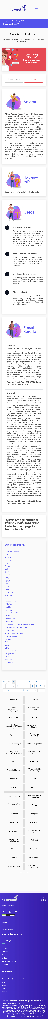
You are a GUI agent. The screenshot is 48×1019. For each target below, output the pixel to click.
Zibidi (7, 648)
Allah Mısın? (34, 761)
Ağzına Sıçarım (11, 636)
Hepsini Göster (24, 873)
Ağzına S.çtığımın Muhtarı (34, 726)
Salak (7, 616)
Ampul (13, 761)
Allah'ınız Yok (13, 814)
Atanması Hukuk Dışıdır (34, 708)
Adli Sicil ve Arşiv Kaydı (10, 961)
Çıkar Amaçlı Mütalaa (24, 34)
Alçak (34, 805)
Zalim (7, 642)
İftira (7, 587)
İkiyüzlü (8, 590)
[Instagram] (10, 911)
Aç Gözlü (9, 560)
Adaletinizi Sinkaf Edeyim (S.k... (34, 752)
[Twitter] (16, 911)
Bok (6, 569)
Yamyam (8, 660)
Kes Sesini (9, 595)
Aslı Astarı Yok (13, 823)
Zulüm (7, 645)
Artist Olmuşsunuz (34, 744)
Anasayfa (5, 21)
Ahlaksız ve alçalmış (34, 735)
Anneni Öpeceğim (13, 744)
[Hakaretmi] (10, 898)
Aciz (6, 549)
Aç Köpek (9, 557)
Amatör (34, 788)
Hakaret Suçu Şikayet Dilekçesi (13, 979)
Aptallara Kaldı (14, 866)
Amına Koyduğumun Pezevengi (13, 709)
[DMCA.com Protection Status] (8, 916)
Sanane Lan (10, 619)
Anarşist (13, 858)
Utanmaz (9, 622)
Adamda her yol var (34, 831)
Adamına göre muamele (14, 805)
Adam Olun (13, 717)
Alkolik (13, 849)
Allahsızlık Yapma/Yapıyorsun (14, 752)
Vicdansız (9, 663)
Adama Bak (10, 630)
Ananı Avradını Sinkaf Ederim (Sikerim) (20, 625)
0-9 (9, 681)
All (4, 681)
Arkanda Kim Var (13, 770)
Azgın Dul (34, 700)
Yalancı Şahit (10, 651)
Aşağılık (34, 814)
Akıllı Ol (8, 566)
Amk (7, 563)
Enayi (7, 578)
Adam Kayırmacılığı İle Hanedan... (34, 796)
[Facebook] (4, 911)
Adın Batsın (34, 823)
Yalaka (7, 657)
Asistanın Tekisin (13, 796)
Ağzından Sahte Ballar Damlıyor (34, 770)
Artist (7, 554)
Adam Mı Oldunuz (12, 552)
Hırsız (7, 584)
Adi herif (34, 840)
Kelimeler (5, 952)
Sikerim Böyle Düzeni (13, 613)
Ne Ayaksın (9, 610)
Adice (13, 788)
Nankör (8, 607)
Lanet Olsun (10, 592)
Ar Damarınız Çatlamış (14, 633)
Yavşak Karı (9, 654)
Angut (34, 717)
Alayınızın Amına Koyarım (34, 866)
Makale (4, 955)
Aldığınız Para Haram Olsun (16, 628)
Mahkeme (5, 964)
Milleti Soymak (11, 604)
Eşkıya (7, 581)
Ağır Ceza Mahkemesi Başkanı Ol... (14, 727)
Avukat (4, 958)
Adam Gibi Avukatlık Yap (13, 840)
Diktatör (8, 575)
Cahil (7, 572)
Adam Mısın (13, 831)
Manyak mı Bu (11, 601)
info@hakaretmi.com (12, 934)
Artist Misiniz (34, 858)
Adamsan (14, 700)
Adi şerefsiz (34, 849)
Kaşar (7, 598)
